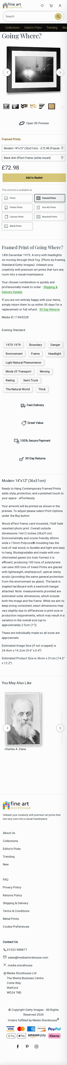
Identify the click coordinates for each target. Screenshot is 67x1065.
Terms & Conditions (16, 911)
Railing (10, 380)
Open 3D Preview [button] (37, 123)
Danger (55, 345)
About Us (9, 833)
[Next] (60, 72)
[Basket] (51, 5)
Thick (42, 389)
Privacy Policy (12, 887)
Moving (45, 371)
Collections (12, 27)
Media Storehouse (45, 1020)
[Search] (58, 16)
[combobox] (29, 16)
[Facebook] (18, 1048)
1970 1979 (13, 345)
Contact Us (10, 942)
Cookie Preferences (16, 926)
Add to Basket (34, 177)
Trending (52, 27)
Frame (35, 353)
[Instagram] (36, 1048)
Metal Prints (11, 919)
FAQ (5, 879)
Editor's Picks (33, 27)
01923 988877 (17, 949)
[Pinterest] (27, 1048)
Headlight (54, 353)
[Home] (15, 5)
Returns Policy (12, 895)
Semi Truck (30, 380)
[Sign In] (60, 5)
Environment (14, 353)
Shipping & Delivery (15, 903)
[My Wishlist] (42, 5)
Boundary (35, 345)
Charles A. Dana (15, 749)
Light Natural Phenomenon (23, 362)
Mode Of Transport (18, 371)
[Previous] (7, 72)
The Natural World (18, 389)
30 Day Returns (49, 309)
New (6, 864)
